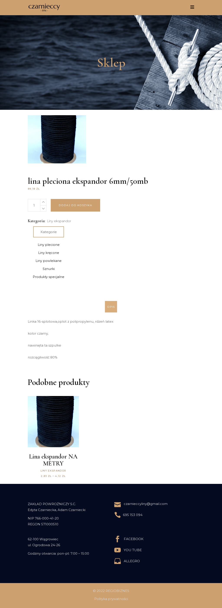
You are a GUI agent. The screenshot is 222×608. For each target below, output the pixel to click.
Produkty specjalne (48, 277)
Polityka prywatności (111, 599)
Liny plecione (49, 245)
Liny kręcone (48, 253)
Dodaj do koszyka (75, 205)
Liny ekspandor (59, 221)
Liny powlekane (49, 261)
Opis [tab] (111, 306)
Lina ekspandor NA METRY (53, 460)
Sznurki (49, 269)
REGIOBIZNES (117, 591)
